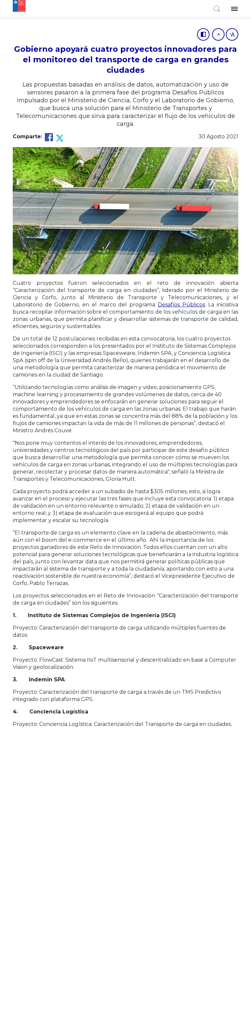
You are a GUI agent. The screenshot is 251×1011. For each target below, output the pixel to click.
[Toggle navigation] (234, 9)
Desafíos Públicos (181, 304)
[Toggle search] (217, 9)
